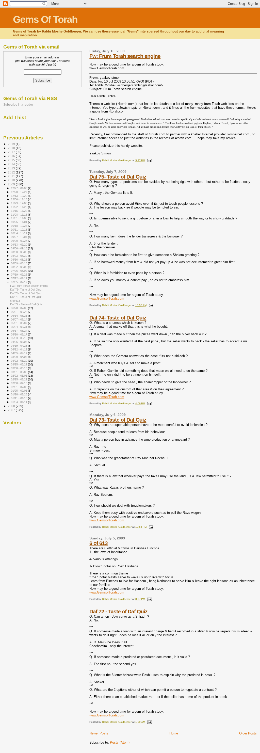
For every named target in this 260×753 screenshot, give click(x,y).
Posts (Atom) (119, 742)
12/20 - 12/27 (19, 192)
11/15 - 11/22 (19, 210)
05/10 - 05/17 (19, 334)
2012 (12, 172)
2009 (12, 184)
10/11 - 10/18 (19, 229)
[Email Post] (149, 160)
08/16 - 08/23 (19, 259)
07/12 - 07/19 (19, 278)
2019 (12, 144)
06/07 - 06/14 (19, 319)
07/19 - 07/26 (19, 274)
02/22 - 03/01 (19, 375)
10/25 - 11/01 (19, 221)
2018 (12, 148)
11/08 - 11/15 (19, 214)
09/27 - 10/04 (19, 236)
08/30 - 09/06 (19, 251)
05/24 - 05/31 (19, 326)
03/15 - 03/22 (19, 364)
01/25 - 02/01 (19, 390)
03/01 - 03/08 (19, 372)
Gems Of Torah (45, 19)
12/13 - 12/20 (19, 195)
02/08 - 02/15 (19, 383)
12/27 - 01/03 (19, 188)
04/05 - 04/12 (19, 353)
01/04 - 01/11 (19, 402)
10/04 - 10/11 (19, 233)
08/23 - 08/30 (19, 255)
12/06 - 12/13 (19, 199)
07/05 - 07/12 (19, 282)
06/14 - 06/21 (19, 315)
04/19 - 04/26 (19, 345)
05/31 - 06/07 (19, 323)
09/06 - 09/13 (19, 248)
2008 (12, 406)
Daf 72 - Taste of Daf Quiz (118, 611)
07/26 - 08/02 (19, 270)
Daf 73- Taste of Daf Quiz (117, 420)
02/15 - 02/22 (19, 379)
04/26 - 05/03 (19, 341)
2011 (12, 176)
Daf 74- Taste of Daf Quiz (117, 318)
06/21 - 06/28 (19, 311)
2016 (12, 156)
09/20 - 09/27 (19, 240)
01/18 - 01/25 (19, 394)
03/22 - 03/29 (19, 360)
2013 (12, 168)
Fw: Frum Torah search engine (124, 56)
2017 (12, 152)
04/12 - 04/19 (19, 349)
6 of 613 (98, 543)
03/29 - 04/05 (19, 356)
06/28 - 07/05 (19, 308)
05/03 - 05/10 (19, 338)
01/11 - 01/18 (19, 398)
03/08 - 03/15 (19, 368)
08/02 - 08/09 (19, 266)
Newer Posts (98, 733)
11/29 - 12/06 (19, 203)
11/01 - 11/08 (19, 218)
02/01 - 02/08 (19, 387)
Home (173, 733)
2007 (12, 410)
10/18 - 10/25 (19, 225)
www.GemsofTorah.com (106, 298)
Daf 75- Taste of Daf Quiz (117, 177)
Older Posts (248, 733)
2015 (12, 160)
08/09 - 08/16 (19, 263)
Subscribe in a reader (18, 104)
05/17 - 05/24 (19, 330)
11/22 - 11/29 (19, 207)
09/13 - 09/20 (19, 244)
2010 (12, 180)
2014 (12, 164)
